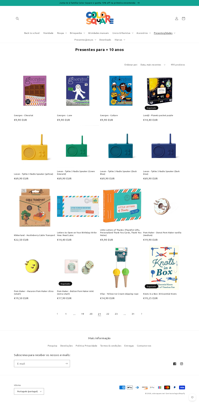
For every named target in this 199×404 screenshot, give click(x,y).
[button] (17, 18)
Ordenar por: (130, 64)
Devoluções (66, 345)
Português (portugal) (27, 391)
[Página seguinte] (141, 313)
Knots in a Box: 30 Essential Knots (160, 294)
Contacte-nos (144, 345)
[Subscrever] (66, 363)
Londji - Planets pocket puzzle (158, 115)
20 (91, 313)
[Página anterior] (57, 313)
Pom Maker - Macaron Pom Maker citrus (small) (34, 292)
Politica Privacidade (86, 345)
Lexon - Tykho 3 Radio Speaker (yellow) (33, 174)
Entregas (129, 345)
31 (133, 313)
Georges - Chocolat (23, 115)
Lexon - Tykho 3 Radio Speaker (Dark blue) (161, 172)
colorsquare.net (158, 393)
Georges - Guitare (109, 115)
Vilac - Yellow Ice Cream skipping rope (119, 294)
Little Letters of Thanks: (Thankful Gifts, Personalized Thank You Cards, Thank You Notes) (120, 232)
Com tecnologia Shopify (175, 393)
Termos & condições (110, 345)
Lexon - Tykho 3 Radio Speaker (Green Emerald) (76, 172)
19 (82, 313)
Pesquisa (52, 345)
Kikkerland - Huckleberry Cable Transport (34, 235)
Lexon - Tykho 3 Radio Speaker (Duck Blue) (118, 172)
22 (107, 313)
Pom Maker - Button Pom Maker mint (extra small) (75, 292)
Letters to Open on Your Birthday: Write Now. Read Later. (77, 233)
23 (116, 313)
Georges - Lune (64, 115)
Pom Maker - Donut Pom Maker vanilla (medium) (162, 233)
